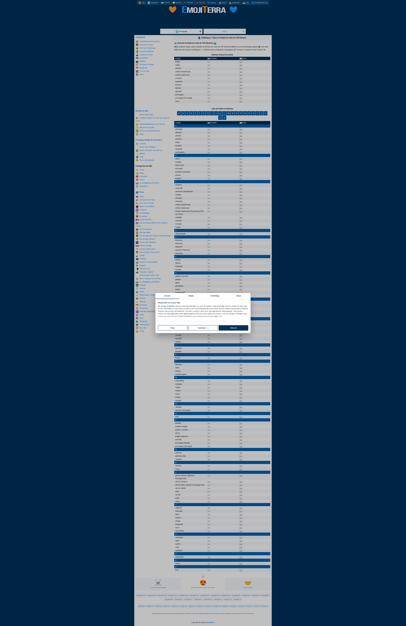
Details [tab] (191, 296)
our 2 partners (169, 306)
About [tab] (238, 296)
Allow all (233, 328)
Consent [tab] (167, 296)
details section (230, 321)
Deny (173, 328)
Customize (202, 328)
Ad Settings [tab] (215, 296)
